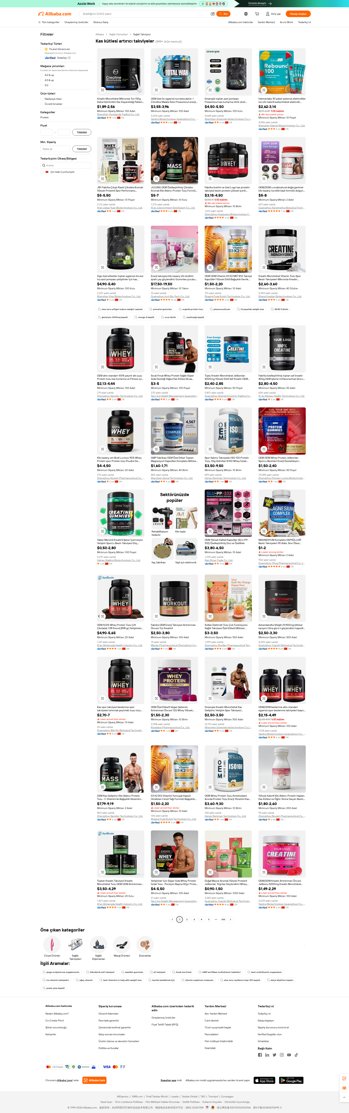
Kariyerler (50, 1034)
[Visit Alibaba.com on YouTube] (289, 1055)
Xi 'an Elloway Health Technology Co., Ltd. (281, 396)
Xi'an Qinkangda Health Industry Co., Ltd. (120, 645)
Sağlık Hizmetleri (118, 34)
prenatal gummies (162, 309)
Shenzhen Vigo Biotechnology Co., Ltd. (119, 296)
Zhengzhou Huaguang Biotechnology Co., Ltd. (228, 214)
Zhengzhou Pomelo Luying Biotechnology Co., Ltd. (282, 478)
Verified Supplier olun (270, 1034)
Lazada (174, 1096)
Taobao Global (189, 1096)
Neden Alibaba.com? (57, 1013)
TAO (202, 1096)
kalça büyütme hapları (282, 980)
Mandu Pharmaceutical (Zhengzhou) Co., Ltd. (174, 645)
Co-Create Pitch (54, 1020)
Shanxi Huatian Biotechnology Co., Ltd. (280, 296)
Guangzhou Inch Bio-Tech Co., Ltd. (170, 296)
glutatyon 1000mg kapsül (115, 317)
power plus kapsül (55, 988)
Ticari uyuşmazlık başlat (218, 1027)
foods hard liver (184, 972)
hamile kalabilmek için (163, 980)
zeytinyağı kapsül (195, 317)
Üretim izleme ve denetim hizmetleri (119, 1041)
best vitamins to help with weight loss (122, 980)
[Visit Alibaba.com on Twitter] (274, 1055)
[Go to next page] (230, 919)
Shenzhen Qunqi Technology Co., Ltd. (172, 478)
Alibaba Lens (64, 1080)
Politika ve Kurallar (109, 1048)
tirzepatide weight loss (252, 309)
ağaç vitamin (86, 980)
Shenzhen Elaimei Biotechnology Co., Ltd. (281, 125)
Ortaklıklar (263, 1041)
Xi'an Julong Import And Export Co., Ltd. (173, 207)
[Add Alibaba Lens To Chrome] (94, 1080)
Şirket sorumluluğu (56, 1027)
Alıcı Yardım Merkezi (216, 1013)
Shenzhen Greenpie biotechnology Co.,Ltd (228, 119)
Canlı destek (212, 1020)
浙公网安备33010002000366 (234, 1107)
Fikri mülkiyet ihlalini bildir (219, 1041)
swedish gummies (134, 972)
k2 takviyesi (159, 972)
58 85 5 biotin (281, 309)
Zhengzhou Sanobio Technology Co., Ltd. (120, 396)
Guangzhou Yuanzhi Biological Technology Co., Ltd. (282, 645)
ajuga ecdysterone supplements (62, 972)
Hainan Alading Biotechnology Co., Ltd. (119, 560)
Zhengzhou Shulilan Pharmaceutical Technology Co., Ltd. (228, 645)
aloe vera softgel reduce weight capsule (122, 309)
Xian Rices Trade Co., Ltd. (219, 560)
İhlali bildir (210, 1048)
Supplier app (168, 1080)
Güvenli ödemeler (109, 1013)
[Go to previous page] (172, 919)
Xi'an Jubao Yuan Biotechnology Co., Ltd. (120, 207)
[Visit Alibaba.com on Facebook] (260, 1055)
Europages (227, 1096)
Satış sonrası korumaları (112, 1034)
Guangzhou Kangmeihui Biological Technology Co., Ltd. (282, 207)
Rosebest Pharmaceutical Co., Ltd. (170, 727)
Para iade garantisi (109, 1020)
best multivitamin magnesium (266, 972)
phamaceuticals (222, 309)
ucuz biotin (170, 317)
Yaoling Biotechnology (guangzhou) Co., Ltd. (174, 119)
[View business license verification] (207, 1107)
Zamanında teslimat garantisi (115, 1027)
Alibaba (100, 34)
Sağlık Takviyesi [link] (142, 34)
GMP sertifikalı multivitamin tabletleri (221, 972)
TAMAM (82, 132)
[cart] (257, 14)
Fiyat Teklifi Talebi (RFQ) (165, 1024)
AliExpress (123, 1096)
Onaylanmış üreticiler (163, 1017)
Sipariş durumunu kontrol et (273, 1027)
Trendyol (213, 1096)
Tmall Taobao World (157, 1096)
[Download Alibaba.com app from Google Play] (291, 1080)
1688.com (137, 1096)
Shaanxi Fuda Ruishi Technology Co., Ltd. (227, 296)
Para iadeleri (211, 1034)
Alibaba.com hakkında (58, 1006)
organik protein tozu (192, 309)
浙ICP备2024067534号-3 (267, 1107)
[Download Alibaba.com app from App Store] (264, 1080)
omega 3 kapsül (146, 317)
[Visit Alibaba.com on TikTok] (296, 1055)
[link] (344, 1078)
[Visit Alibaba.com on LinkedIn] (267, 1055)
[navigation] (65, 477)
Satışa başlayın (266, 1020)
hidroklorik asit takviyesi (102, 972)
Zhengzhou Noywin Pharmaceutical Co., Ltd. (120, 478)
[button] (212, 14)
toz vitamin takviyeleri (57, 980)
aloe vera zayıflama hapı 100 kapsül (242, 980)
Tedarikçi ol (264, 1013)
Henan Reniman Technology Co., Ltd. (225, 478)
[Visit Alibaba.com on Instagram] (282, 1055)
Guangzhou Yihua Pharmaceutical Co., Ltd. (282, 563)
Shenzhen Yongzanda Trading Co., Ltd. (118, 114)
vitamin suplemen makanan (199, 980)
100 (223, 919)
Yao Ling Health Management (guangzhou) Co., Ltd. (174, 396)
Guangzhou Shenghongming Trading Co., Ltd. (228, 396)
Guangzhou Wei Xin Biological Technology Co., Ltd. (120, 730)
